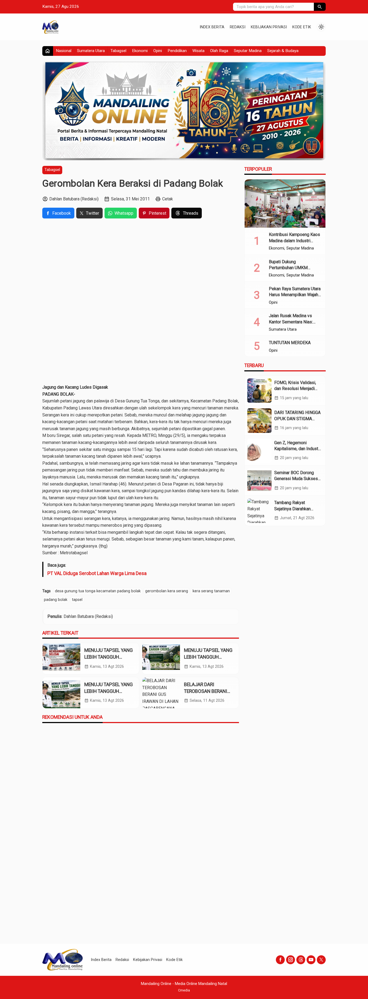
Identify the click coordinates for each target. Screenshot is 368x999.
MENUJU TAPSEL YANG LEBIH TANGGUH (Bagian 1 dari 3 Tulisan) (109, 691)
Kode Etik (301, 27)
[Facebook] (280, 959)
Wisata (198, 50)
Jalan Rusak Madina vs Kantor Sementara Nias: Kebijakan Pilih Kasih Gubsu (295, 321)
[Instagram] (290, 959)
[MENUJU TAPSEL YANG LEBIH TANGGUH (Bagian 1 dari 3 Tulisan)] (61, 692)
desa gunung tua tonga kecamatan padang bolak (98, 591)
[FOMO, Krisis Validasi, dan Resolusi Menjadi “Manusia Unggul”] (259, 390)
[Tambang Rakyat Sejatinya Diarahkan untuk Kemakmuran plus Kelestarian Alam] (259, 510)
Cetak (167, 198)
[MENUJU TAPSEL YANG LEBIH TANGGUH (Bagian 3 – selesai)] (61, 658)
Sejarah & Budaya (282, 50)
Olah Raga (219, 50)
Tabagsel (118, 50)
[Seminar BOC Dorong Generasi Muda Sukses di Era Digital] (259, 480)
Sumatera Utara (91, 50)
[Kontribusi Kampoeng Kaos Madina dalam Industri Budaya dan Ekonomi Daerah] (285, 203)
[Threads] (300, 959)
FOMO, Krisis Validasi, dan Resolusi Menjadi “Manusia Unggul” (295, 388)
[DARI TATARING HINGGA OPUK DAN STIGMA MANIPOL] (259, 420)
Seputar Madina (248, 50)
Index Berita (212, 27)
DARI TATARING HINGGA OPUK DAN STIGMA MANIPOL (297, 418)
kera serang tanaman (211, 591)
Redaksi (237, 27)
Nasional (63, 50)
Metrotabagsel (73, 552)
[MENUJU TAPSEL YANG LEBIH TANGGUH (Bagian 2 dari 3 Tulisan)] (161, 658)
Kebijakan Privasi (269, 27)
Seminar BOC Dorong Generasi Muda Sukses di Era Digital (296, 478)
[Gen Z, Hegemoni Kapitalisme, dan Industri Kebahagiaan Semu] (259, 451)
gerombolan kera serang (166, 591)
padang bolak (55, 599)
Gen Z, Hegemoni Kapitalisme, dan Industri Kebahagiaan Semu (297, 448)
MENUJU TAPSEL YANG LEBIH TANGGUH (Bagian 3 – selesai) (108, 657)
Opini (157, 50)
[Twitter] (321, 959)
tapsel (77, 599)
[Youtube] (311, 959)
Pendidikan (177, 50)
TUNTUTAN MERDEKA (290, 342)
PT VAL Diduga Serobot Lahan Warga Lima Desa (97, 573)
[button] (320, 7)
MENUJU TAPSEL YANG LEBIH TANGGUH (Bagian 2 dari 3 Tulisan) (209, 657)
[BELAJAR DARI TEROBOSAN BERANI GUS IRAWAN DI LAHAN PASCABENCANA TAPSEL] (161, 692)
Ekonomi (140, 50)
